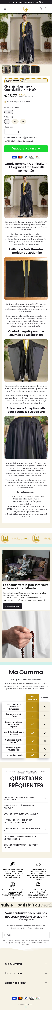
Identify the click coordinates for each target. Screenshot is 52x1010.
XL (15, 121)
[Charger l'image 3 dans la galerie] (25, 69)
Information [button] (13, 973)
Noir (9, 112)
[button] (4, 8)
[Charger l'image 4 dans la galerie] (35, 69)
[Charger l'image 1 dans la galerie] (6, 69)
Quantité (8, 127)
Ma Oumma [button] (13, 964)
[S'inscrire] (46, 935)
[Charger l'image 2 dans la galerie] (16, 69)
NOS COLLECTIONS (12, 606)
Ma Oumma (29, 1005)
